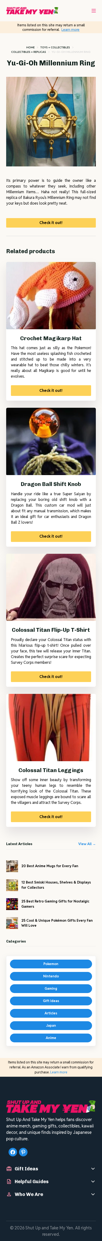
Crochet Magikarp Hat (51, 338)
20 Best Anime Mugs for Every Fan (49, 866)
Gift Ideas (51, 1001)
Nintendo (51, 976)
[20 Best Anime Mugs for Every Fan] (12, 866)
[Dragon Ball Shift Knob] (51, 441)
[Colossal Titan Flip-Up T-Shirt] (51, 587)
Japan (51, 1025)
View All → (87, 844)
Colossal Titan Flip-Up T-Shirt (51, 630)
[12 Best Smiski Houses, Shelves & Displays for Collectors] (12, 885)
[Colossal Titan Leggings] (51, 727)
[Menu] (94, 11)
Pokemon (50, 964)
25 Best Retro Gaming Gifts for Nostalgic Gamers (55, 904)
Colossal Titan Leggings (51, 770)
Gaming (51, 988)
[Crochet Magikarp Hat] (51, 295)
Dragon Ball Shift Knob (51, 484)
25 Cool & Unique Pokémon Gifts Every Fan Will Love (57, 923)
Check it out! (50, 222)
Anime (51, 1038)
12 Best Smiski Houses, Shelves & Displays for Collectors (56, 885)
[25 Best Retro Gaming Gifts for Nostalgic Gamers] (12, 904)
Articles (51, 1013)
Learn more (70, 29)
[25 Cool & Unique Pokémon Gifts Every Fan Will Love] (12, 923)
